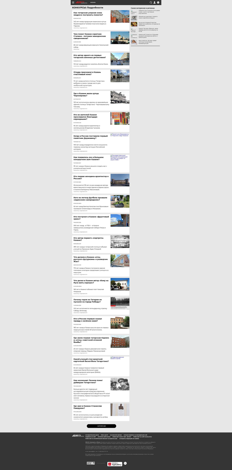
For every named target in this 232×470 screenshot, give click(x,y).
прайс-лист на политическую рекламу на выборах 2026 (101, 438)
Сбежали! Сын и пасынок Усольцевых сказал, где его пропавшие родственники (149, 12)
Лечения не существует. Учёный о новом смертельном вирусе (148, 17)
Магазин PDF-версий (116, 435)
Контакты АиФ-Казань (104, 436)
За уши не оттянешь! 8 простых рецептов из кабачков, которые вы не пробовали (149, 24)
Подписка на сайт (90, 436)
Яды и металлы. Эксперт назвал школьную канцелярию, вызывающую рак (148, 42)
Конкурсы (76, 49)
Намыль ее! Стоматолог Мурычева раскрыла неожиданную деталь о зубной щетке (148, 36)
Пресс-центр (104, 435)
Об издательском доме (92, 435)
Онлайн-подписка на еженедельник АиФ (135, 435)
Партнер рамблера (101, 463)
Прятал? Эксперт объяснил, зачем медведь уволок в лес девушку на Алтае (148, 30)
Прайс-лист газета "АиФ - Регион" (121, 436)
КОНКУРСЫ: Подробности (80, 28)
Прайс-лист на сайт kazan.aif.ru (142, 436)
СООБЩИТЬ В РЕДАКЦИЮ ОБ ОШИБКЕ (129, 438)
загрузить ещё (101, 426)
